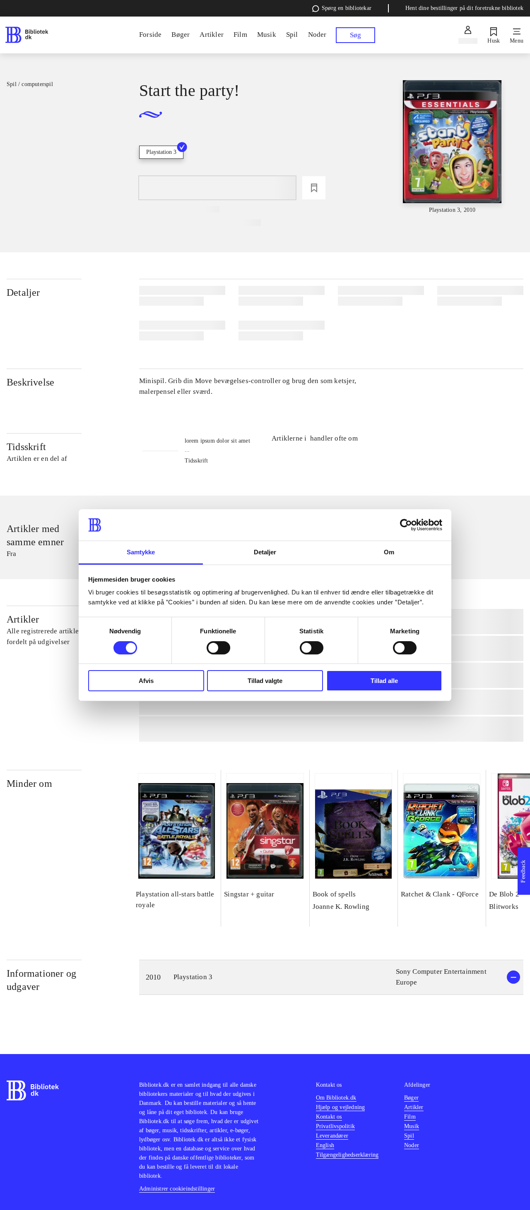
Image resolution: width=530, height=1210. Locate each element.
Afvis (146, 680)
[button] (331, 977)
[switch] (218, 647)
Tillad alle (384, 680)
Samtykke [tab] (141, 552)
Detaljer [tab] (265, 552)
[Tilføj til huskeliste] (313, 187)
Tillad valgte (265, 680)
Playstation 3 (161, 152)
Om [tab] (389, 552)
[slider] (452, 147)
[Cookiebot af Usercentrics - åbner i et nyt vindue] (406, 525)
